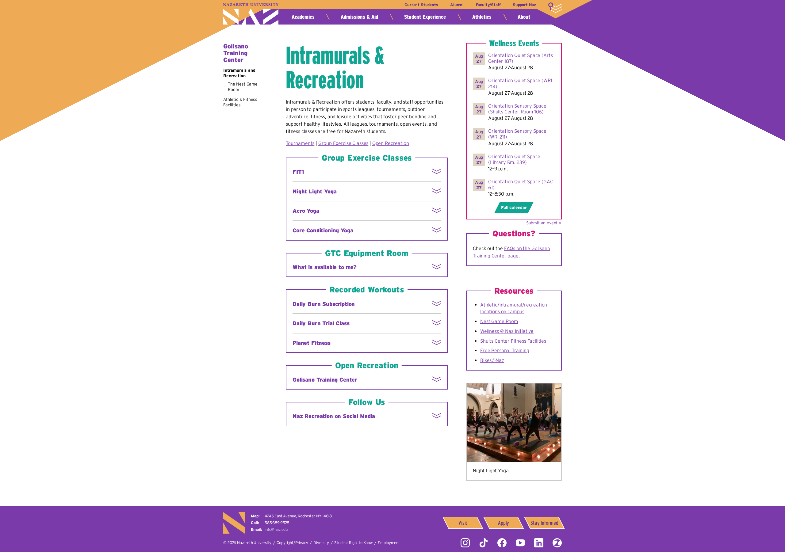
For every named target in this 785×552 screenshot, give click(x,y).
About (524, 17)
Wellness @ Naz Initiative (507, 331)
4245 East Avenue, (298, 516)
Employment (389, 542)
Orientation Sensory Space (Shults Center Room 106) (517, 108)
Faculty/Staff (488, 4)
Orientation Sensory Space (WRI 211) (517, 133)
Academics (303, 17)
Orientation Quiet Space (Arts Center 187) (520, 58)
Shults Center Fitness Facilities (513, 341)
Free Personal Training (504, 350)
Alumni (457, 4)
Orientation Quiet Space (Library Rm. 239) (514, 159)
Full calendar (514, 207)
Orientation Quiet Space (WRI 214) (520, 83)
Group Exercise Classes (343, 143)
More (555, 7)
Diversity (321, 542)
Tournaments (300, 143)
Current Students (421, 4)
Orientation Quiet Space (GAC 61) (520, 184)
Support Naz (524, 4)
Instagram (465, 542)
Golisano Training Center (235, 53)
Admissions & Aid (359, 17)
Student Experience (425, 17)
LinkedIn (538, 542)
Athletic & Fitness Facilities (240, 102)
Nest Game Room (499, 321)
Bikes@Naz (492, 360)
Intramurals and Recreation (239, 73)
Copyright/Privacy (292, 542)
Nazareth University (250, 14)
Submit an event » (543, 223)
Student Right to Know (353, 542)
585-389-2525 (277, 522)
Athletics (482, 17)
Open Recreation (390, 143)
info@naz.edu (276, 529)
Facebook (502, 542)
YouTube (520, 542)
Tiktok (483, 542)
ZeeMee (557, 542)
